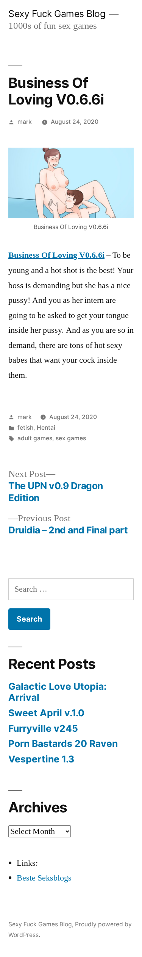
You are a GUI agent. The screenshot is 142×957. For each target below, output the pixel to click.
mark (24, 121)
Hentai (46, 427)
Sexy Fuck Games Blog (56, 13)
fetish (25, 427)
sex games (71, 438)
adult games (34, 438)
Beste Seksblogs (44, 878)
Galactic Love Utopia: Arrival (57, 692)
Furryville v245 (43, 728)
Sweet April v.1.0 (46, 713)
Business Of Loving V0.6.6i (56, 255)
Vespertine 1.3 (41, 759)
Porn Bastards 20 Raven (63, 743)
